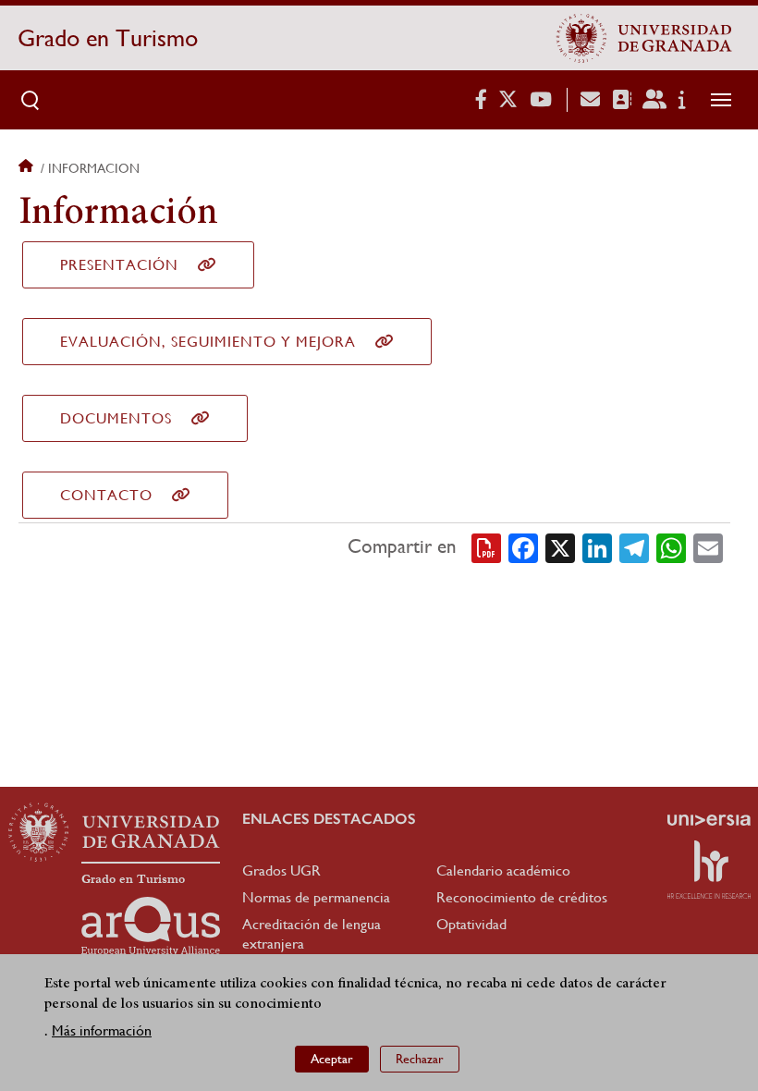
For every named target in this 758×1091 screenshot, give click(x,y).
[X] (560, 547)
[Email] (708, 547)
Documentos (116, 418)
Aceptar (332, 1058)
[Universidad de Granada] (644, 38)
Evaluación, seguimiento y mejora (208, 341)
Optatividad (471, 924)
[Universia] (709, 820)
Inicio (27, 168)
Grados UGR (281, 870)
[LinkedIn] (597, 547)
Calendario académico (503, 870)
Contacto (106, 495)
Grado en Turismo (108, 38)
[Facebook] (523, 547)
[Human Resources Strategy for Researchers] (709, 869)
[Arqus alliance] (150, 926)
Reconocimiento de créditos (521, 897)
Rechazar (420, 1058)
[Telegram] (634, 547)
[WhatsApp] (671, 547)
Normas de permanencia (316, 897)
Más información (102, 1030)
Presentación (119, 265)
